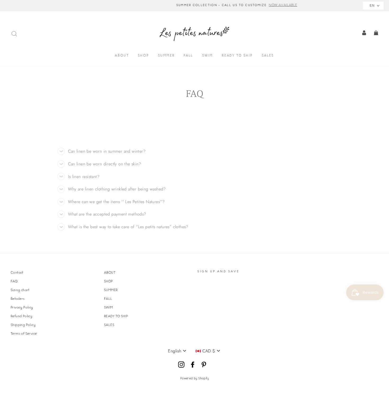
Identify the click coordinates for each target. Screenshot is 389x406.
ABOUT (122, 55)
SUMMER (166, 55)
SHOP (143, 55)
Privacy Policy (22, 307)
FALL (188, 55)
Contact (17, 272)
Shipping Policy (23, 325)
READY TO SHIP (237, 55)
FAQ (14, 281)
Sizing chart (20, 290)
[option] (194, 5)
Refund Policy (21, 316)
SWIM (207, 55)
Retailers (18, 299)
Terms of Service (24, 333)
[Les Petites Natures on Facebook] (192, 364)
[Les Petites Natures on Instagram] (181, 364)
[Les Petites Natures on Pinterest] (204, 364)
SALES (268, 55)
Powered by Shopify (194, 378)
